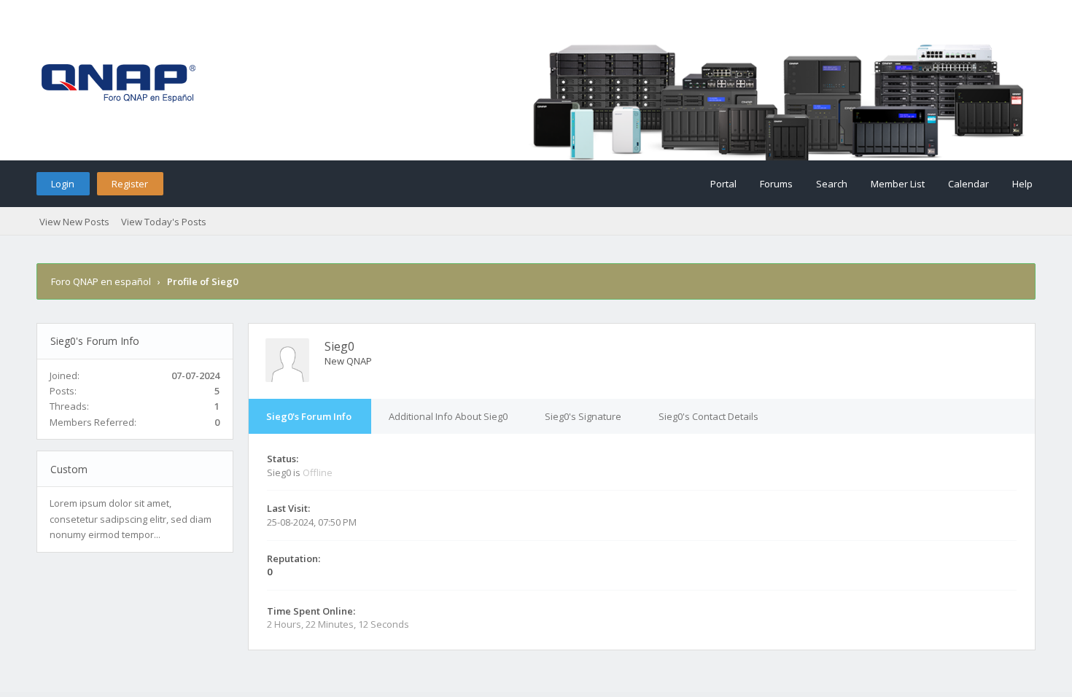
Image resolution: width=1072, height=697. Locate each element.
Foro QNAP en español (101, 281)
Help (1022, 183)
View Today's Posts (163, 221)
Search (831, 183)
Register (130, 183)
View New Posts (74, 221)
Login (62, 183)
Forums (776, 183)
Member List (898, 183)
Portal (723, 183)
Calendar (968, 183)
